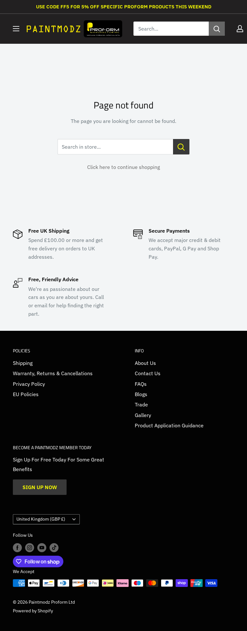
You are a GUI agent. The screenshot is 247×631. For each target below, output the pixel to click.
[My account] (240, 28)
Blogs (141, 394)
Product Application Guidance (169, 425)
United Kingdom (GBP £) (40, 519)
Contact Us (147, 373)
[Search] (217, 29)
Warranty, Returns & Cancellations (53, 373)
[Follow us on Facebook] (17, 547)
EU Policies (26, 394)
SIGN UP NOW (40, 487)
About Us (145, 363)
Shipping (22, 363)
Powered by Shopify (33, 611)
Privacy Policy (29, 384)
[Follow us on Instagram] (29, 547)
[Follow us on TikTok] (54, 547)
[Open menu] (16, 28)
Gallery (143, 415)
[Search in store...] (181, 146)
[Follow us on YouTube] (41, 547)
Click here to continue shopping (123, 167)
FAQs (141, 384)
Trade (141, 404)
